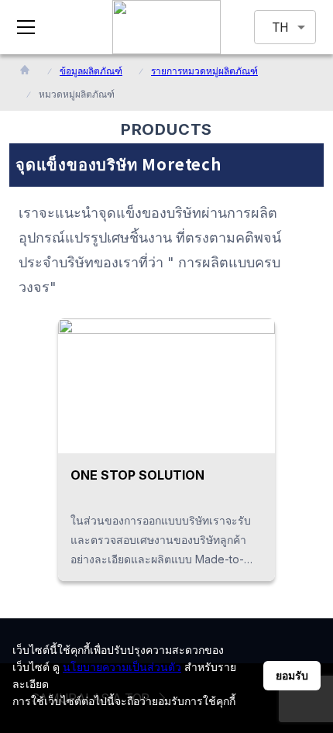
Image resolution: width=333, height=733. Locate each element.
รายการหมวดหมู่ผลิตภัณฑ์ (204, 71)
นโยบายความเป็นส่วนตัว (122, 666)
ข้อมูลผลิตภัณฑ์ (91, 71)
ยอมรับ (292, 675)
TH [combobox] (280, 27)
